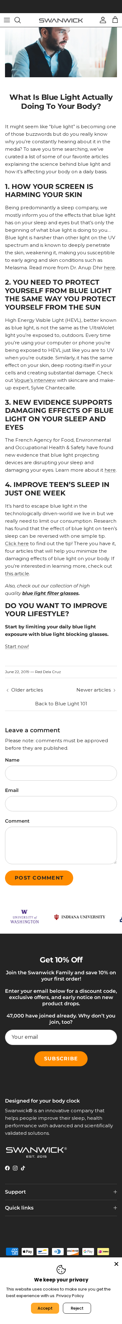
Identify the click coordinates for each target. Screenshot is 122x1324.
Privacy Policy (70, 1296)
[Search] (21, 20)
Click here (17, 543)
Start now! (17, 646)
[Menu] (7, 20)
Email (11, 790)
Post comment (39, 878)
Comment (17, 821)
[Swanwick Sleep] (61, 20)
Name (12, 760)
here (109, 268)
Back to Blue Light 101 (61, 704)
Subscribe (61, 1059)
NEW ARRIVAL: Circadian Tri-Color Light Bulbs (61, 7)
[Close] (116, 1263)
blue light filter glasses (50, 593)
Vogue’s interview (35, 380)
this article (17, 573)
